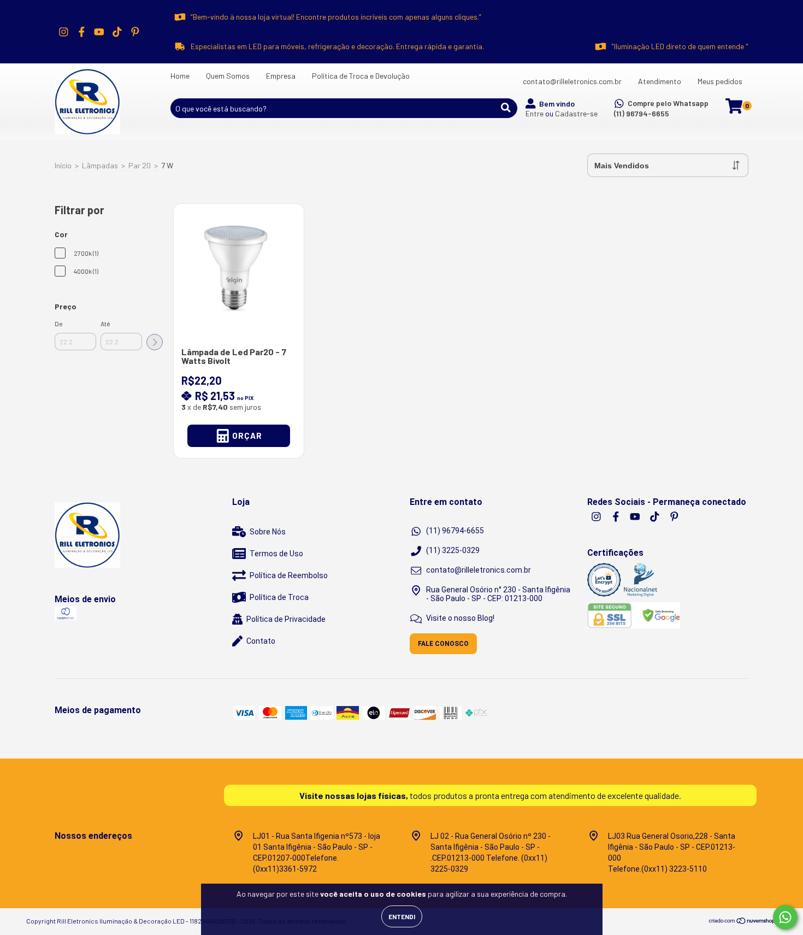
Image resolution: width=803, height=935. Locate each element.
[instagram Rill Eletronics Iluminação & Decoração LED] (64, 31)
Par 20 (139, 165)
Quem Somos (228, 75)
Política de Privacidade (286, 619)
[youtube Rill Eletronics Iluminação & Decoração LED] (99, 31)
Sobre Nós (268, 531)
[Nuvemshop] (742, 922)
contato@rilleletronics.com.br (572, 81)
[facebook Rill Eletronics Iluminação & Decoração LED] (82, 31)
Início (63, 165)
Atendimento (659, 81)
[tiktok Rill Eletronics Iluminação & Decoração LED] (117, 31)
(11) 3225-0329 (453, 550)
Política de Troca (279, 597)
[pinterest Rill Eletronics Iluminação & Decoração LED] (135, 31)
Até (105, 323)
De (59, 323)
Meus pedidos (720, 81)
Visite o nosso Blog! (460, 618)
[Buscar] (505, 107)
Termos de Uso (276, 553)
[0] (734, 109)
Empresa (281, 75)
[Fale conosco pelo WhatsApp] (785, 917)
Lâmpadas (100, 165)
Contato (260, 641)
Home (180, 75)
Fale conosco (443, 644)
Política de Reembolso (289, 575)
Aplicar (154, 342)
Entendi (401, 916)
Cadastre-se (576, 113)
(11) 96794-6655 (641, 113)
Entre (535, 113)
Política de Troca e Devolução (361, 75)
